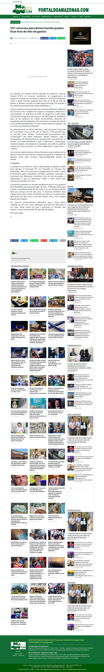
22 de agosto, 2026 (72, 79)
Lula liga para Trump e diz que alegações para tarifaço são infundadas (38, 489)
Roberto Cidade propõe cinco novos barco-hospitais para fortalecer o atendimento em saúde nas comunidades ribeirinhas (56, 546)
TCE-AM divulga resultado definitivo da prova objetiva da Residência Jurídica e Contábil (56, 464)
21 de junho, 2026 (78, 453)
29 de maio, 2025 (78, 390)
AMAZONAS (16, 16)
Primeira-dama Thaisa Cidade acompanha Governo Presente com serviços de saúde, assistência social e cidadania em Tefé (37, 574)
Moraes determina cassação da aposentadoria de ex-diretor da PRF (55, 363)
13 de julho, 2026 (71, 371)
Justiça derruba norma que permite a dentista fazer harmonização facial (19, 598)
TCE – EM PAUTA (36, 16)
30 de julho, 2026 (78, 302)
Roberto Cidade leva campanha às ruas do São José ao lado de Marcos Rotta (19, 572)
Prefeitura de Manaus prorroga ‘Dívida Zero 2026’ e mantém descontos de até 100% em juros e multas (38, 414)
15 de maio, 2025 (78, 408)
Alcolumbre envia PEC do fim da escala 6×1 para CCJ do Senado (56, 412)
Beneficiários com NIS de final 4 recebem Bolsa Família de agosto (18, 543)
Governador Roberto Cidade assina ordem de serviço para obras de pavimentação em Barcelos (79, 440)
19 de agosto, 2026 (72, 292)
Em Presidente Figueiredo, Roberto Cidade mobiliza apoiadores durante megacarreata (38, 284)
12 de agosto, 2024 (78, 471)
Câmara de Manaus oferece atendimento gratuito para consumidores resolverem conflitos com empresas (79, 367)
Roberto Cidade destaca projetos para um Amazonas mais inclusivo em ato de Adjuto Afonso (56, 390)
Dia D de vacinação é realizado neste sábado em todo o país (18, 390)
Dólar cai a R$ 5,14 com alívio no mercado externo (38, 436)
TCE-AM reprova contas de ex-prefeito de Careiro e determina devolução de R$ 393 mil (83, 168)
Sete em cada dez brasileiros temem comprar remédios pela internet (18, 312)
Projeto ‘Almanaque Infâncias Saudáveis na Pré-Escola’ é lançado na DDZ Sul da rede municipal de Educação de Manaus (38, 599)
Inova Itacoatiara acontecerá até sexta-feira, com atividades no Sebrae (83, 458)
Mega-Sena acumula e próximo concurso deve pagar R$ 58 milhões (37, 517)
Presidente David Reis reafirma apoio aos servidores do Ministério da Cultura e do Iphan (83, 386)
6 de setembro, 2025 (78, 381)
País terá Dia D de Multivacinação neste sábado (55, 517)
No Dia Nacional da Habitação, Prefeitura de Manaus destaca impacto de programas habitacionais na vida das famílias (19, 520)
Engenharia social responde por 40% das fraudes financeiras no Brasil (18, 336)
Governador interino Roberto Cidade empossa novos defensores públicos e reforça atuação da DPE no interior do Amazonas (82, 309)
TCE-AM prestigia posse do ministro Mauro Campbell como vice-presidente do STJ (83, 152)
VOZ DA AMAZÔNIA (26, 16)
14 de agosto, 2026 (78, 172)
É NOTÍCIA (74, 16)
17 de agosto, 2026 (78, 162)
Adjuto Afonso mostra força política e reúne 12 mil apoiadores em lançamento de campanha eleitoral (18, 364)
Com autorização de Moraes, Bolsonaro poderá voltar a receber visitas (19, 489)
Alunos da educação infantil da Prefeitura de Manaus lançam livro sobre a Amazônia (18, 438)
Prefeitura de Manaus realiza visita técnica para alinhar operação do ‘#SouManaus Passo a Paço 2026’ (56, 599)
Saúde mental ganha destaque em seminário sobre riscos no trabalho (18, 622)
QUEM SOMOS (87, 16)
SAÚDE (80, 16)
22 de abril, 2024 (78, 481)
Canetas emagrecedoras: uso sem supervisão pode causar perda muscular (56, 335)
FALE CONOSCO (17, 2)
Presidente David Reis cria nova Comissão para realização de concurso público (83, 394)
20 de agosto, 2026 (78, 156)
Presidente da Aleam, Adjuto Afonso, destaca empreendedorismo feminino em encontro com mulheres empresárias (80, 288)
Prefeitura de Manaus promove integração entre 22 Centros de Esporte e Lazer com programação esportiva (56, 313)
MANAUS (67, 16)
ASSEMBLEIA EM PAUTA (46, 16)
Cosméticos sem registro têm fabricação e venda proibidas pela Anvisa (19, 463)
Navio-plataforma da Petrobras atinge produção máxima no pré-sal (56, 572)
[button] (44, 38)
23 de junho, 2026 (71, 443)
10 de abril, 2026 (77, 314)
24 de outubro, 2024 (78, 462)
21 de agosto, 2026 (78, 117)
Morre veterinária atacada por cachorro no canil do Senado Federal (38, 311)
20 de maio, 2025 (78, 398)
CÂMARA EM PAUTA (58, 16)
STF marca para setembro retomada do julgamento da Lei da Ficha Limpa (19, 412)
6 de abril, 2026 (77, 339)
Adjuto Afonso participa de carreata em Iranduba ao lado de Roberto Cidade (56, 283)
